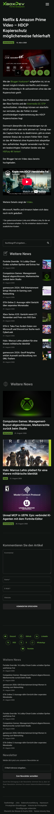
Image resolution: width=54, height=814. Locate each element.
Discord (13, 636)
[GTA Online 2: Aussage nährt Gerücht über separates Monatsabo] (46, 305)
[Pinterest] (40, 72)
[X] (33, 72)
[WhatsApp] (47, 72)
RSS (14, 642)
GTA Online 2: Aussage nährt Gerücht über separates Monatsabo (21, 304)
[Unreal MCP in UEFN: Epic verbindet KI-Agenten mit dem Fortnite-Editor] (27, 498)
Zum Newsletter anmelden (27, 776)
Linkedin (44, 636)
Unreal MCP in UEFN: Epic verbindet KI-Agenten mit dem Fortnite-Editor (27, 517)
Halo (5, 478)
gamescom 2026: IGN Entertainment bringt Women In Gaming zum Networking (20, 290)
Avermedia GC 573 (36, 103)
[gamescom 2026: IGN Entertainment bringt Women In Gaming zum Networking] (46, 290)
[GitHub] (21, 636)
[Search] (48, 243)
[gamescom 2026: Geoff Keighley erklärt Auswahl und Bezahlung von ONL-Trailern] (46, 355)
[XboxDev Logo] (13, 4)
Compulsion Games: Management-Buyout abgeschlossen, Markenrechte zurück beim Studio (21, 276)
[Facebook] (27, 72)
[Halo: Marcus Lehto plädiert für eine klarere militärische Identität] (46, 343)
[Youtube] (22, 648)
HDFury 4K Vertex (11, 151)
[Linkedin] (36, 636)
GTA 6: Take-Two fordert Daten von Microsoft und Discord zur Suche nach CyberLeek (21, 329)
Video (30, 202)
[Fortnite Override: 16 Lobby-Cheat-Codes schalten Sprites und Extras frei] (46, 264)
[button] (15, 805)
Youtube (30, 648)
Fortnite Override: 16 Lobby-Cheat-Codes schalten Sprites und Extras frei (21, 263)
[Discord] (5, 636)
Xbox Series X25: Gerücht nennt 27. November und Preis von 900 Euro (20, 316)
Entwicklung (8, 42)
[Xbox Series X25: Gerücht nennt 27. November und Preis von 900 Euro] (46, 317)
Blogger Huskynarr (19, 81)
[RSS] (8, 642)
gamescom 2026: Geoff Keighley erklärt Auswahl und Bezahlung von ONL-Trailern (20, 355)
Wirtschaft (8, 433)
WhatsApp (41, 642)
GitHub (28, 636)
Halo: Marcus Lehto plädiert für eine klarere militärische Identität (20, 342)
